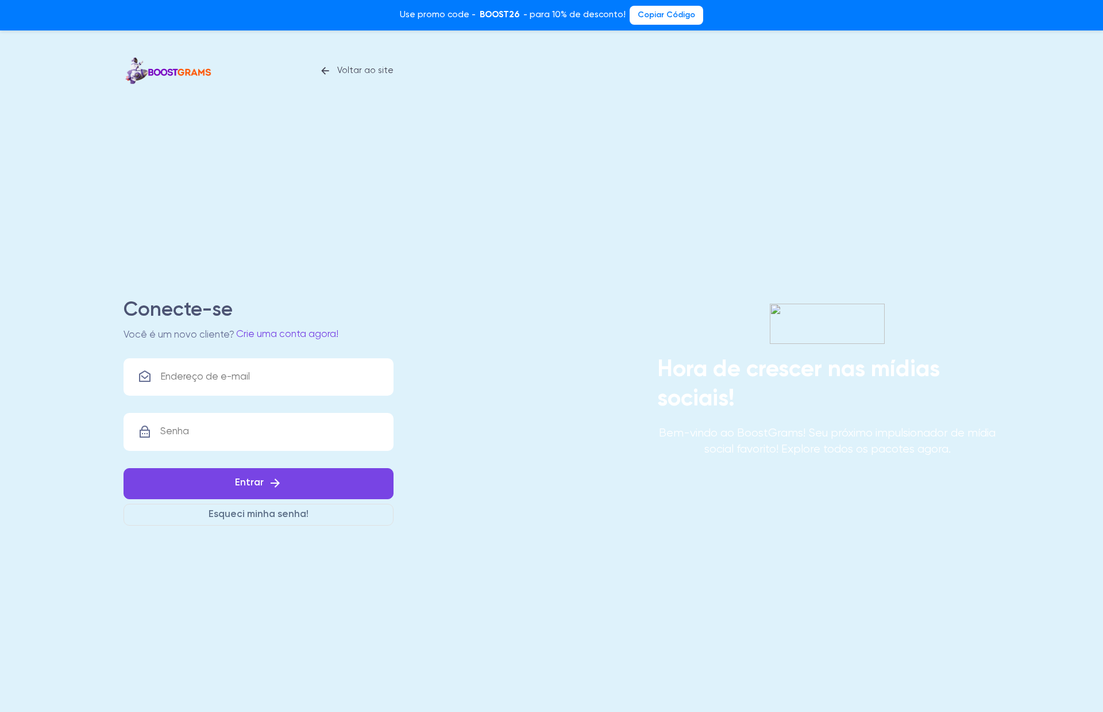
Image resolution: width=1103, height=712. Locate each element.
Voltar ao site (364, 70)
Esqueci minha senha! (258, 514)
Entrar (249, 483)
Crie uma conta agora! (287, 334)
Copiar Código (666, 15)
